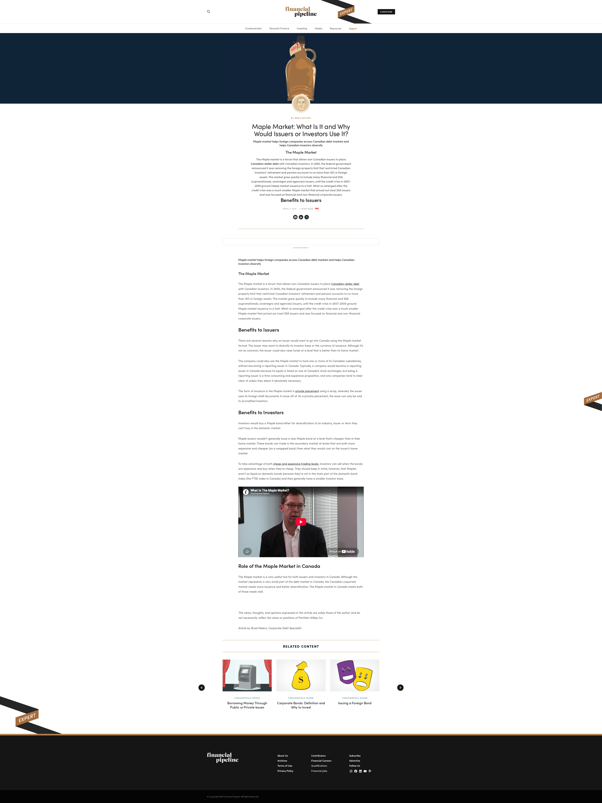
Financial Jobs (319, 770)
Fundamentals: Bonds (247, 698)
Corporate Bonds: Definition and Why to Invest (301, 705)
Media (318, 28)
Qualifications (319, 765)
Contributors (318, 755)
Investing (302, 28)
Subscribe (355, 755)
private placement (307, 391)
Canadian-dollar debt (265, 164)
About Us (282, 755)
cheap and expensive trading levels (295, 464)
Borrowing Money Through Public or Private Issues (247, 705)
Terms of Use (284, 765)
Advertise (354, 760)
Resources (335, 28)
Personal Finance (279, 28)
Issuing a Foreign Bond (355, 703)
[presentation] (201, 687)
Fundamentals (253, 28)
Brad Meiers (303, 117)
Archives (282, 760)
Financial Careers (321, 760)
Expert (353, 28)
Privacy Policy (285, 770)
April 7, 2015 (289, 208)
